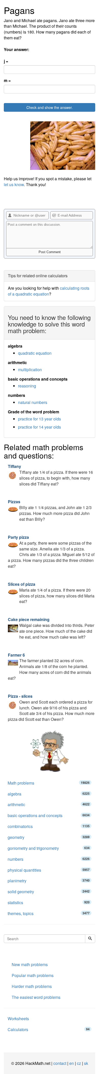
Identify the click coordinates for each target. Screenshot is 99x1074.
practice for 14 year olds (39, 427)
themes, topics (49, 913)
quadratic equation (35, 353)
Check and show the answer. (49, 107)
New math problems (30, 964)
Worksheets (18, 1018)
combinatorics (49, 826)
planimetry (49, 881)
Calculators (49, 1029)
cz (79, 1063)
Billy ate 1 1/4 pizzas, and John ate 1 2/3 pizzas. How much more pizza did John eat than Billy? (50, 510)
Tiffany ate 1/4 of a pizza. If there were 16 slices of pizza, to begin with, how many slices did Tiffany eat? (50, 475)
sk (86, 1063)
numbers (49, 859)
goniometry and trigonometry (49, 848)
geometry (49, 837)
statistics (49, 902)
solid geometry (49, 891)
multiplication (30, 369)
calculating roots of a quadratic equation (48, 291)
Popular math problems (33, 975)
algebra (49, 794)
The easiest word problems (36, 997)
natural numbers (32, 402)
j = (6, 61)
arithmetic (49, 804)
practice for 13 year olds (39, 419)
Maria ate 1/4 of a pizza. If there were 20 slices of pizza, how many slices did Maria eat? (51, 593)
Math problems (49, 783)
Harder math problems (32, 986)
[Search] (90, 938)
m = (7, 80)
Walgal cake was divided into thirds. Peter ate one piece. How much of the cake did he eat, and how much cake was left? (51, 628)
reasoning (27, 386)
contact (59, 1063)
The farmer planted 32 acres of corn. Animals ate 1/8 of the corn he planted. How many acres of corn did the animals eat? (49, 666)
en (71, 1063)
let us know (14, 184)
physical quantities (49, 870)
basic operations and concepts (49, 815)
